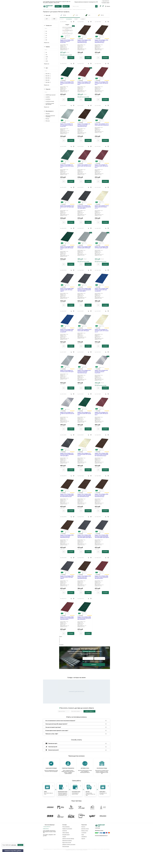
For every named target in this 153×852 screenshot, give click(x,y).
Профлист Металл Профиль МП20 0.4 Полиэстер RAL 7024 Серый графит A (67, 289)
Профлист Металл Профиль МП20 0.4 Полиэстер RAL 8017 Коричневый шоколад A (84, 41)
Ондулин (64, 836)
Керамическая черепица (67, 840)
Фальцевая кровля (66, 834)
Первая (60, 636)
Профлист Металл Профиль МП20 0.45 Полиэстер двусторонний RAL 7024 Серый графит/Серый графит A (85, 536)
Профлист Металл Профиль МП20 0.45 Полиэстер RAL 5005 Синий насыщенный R (67, 330)
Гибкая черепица (65, 832)
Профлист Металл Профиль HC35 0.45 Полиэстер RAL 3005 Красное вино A (101, 413)
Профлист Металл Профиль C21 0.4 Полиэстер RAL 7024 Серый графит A (67, 207)
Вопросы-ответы (84, 830)
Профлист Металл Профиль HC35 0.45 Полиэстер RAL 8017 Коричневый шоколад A (84, 371)
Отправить (93, 664)
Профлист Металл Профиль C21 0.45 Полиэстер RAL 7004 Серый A (67, 371)
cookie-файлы (13, 844)
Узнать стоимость (89, 711)
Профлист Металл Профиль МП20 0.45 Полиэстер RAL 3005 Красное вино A (101, 83)
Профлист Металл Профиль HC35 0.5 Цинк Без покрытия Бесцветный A (67, 413)
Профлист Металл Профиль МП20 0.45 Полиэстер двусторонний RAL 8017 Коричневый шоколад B (67, 495)
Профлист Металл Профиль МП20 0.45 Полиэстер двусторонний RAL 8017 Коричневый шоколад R (84, 495)
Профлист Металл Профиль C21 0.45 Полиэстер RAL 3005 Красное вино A (101, 166)
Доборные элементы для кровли (68, 844)
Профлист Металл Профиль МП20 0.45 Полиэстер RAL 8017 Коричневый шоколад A (101, 41)
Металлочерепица (66, 826)
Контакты (83, 826)
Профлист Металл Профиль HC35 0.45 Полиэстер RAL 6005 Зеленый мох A (84, 413)
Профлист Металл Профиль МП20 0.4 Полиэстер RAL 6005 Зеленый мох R (67, 248)
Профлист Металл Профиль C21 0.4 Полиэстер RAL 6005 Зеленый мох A (102, 124)
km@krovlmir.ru (46, 828)
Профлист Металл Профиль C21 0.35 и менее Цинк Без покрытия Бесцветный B (66, 125)
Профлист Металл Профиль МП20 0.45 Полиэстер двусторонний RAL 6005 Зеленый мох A (84, 618)
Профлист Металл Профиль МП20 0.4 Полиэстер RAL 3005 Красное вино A (84, 83)
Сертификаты (84, 836)
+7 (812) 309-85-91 (46, 826)
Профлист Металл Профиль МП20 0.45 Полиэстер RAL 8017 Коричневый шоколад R (101, 495)
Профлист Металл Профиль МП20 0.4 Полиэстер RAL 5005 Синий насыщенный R (101, 289)
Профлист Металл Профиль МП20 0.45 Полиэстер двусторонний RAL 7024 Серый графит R (84, 289)
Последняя (61, 644)
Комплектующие (65, 846)
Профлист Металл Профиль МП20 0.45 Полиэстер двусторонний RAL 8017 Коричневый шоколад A (101, 454)
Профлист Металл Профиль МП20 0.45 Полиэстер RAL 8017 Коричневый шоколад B (67, 536)
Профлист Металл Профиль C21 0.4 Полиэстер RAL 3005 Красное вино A (84, 166)
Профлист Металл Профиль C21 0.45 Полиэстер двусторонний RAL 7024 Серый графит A (84, 207)
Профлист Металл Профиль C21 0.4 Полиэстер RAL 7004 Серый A (84, 330)
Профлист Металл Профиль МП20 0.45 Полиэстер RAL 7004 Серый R (101, 247)
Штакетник (64, 830)
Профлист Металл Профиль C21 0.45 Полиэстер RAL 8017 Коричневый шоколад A (84, 125)
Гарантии (83, 838)
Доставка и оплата (85, 828)
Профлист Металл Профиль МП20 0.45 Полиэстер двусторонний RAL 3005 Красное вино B (67, 618)
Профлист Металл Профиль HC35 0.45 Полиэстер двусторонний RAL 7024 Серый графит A (67, 454)
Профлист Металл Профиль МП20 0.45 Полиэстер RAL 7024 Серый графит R (67, 577)
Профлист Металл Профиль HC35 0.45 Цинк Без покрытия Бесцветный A (101, 371)
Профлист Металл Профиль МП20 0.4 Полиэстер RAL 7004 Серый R (84, 247)
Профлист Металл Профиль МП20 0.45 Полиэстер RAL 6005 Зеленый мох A (67, 83)
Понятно (20, 845)
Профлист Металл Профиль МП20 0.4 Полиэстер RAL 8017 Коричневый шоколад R (84, 577)
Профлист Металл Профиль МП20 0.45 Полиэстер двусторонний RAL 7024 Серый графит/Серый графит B (102, 536)
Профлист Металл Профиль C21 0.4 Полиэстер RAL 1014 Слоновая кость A (102, 207)
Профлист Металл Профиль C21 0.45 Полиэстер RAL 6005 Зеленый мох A (67, 166)
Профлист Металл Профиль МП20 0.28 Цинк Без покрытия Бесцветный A (67, 41)
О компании (83, 832)
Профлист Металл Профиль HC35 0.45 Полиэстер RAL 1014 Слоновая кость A (84, 454)
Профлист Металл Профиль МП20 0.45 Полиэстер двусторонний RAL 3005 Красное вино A (101, 577)
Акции (82, 834)
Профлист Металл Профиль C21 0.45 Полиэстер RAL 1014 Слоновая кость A (101, 330)
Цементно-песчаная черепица (68, 838)
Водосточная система (66, 842)
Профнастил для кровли (67, 828)
